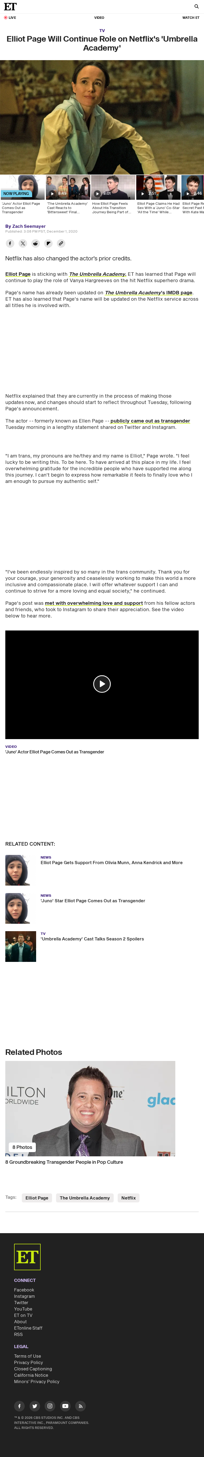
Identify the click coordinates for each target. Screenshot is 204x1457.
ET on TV (23, 1304)
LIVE (12, 17)
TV (102, 31)
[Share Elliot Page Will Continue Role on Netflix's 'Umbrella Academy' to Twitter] (23, 244)
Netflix (128, 1187)
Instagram (24, 1285)
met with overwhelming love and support (94, 592)
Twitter (21, 1292)
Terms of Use (27, 1345)
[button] (102, 673)
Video (99, 17)
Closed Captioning (33, 1358)
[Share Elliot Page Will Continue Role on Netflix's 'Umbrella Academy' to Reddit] (35, 244)
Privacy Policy (28, 1351)
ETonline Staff (28, 1317)
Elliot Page (18, 274)
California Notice (31, 1364)
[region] (102, 117)
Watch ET (190, 17)
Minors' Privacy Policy (37, 1370)
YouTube (23, 1298)
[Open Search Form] (196, 7)
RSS (18, 1323)
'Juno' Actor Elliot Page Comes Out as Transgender (54, 741)
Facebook (24, 1279)
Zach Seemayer (29, 226)
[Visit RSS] (80, 1396)
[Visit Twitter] (34, 1396)
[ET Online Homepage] (12, 6)
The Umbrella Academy (85, 1187)
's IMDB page (148, 292)
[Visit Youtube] (65, 1395)
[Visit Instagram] (50, 1396)
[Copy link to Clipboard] (61, 244)
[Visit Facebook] (19, 1396)
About (20, 1311)
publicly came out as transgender (150, 421)
